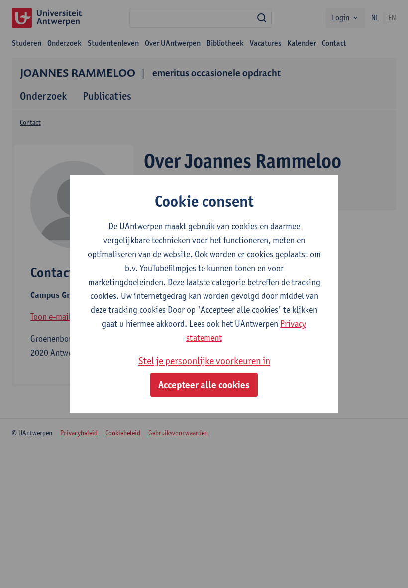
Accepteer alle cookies (204, 385)
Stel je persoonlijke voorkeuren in (204, 361)
